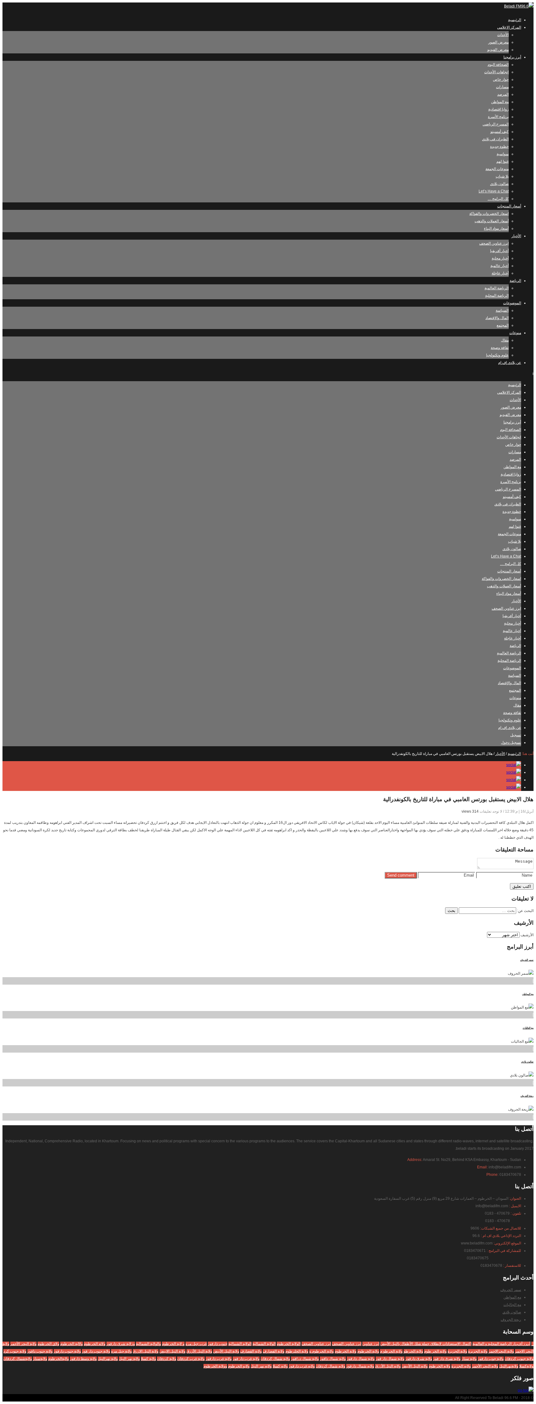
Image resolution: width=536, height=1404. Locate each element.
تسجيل (515, 735)
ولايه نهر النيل (261, 1366)
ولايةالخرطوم (58, 1359)
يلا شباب (502, 176)
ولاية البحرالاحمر (501, 1351)
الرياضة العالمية (497, 288)
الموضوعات (512, 303)
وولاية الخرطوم (215, 1366)
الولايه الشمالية (240, 1344)
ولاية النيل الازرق (146, 1351)
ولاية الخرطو (413, 1351)
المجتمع (503, 325)
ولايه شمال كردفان (330, 1366)
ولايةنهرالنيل (508, 1366)
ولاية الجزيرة (457, 1351)
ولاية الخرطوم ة (321, 1351)
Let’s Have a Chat (494, 191)
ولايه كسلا (280, 1366)
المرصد (503, 94)
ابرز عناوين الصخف (316, 1344)
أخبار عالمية (499, 266)
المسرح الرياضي (496, 124)
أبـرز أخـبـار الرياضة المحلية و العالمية (501, 1344)
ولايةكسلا (526, 1366)
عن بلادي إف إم (509, 362)
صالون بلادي (499, 184)
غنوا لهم (502, 161)
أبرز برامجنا (512, 57)
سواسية (503, 154)
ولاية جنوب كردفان (519, 1359)
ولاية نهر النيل (129, 1359)
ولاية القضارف (251, 1351)
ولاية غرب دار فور (246, 1359)
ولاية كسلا (148, 1359)
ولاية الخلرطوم (296, 1351)
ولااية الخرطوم (71, 1344)
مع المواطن (500, 102)
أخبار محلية (500, 258)
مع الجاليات (528, 1028)
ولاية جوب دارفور (491, 1359)
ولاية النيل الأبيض (226, 1351)
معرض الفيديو (498, 49)
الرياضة (515, 280)
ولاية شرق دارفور (418, 1359)
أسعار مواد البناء (496, 228)
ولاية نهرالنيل (108, 1359)
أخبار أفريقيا (499, 251)
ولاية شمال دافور (333, 1359)
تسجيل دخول (511, 742)
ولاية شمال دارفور (361, 1359)
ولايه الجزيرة (461, 1366)
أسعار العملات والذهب (492, 221)
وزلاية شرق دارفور (120, 1344)
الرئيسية (514, 20)
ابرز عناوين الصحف (494, 243)
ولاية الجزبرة (478, 1351)
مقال (505, 340)
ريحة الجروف (527, 1096)
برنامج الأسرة (498, 117)
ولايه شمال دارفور (360, 1366)
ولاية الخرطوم (368, 1351)
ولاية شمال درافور (305, 1359)
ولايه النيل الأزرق (388, 1366)
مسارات (502, 87)
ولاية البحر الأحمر (23, 1344)
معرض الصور (498, 42)
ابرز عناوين (370, 1344)
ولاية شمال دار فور (390, 1359)
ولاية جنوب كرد (14, 1351)
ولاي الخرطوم (48, 1344)
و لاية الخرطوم (173, 1344)
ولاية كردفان (166, 1359)
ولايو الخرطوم (239, 1366)
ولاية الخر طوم (435, 1351)
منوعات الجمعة (497, 169)
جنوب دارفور (217, 1344)
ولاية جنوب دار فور (96, 1351)
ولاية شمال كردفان (275, 1359)
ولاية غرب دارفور (219, 1359)
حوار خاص (501, 79)
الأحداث (503, 35)
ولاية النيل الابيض (172, 1351)
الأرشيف (527, 935)
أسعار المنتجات (509, 206)
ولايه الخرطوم (439, 1366)
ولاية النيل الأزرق (199, 1351)
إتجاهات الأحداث (496, 72)
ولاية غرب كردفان (191, 1359)
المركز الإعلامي (509, 27)
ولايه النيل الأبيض (415, 1366)
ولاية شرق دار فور (447, 1359)
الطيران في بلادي (495, 139)
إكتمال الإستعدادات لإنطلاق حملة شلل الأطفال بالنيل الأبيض (425, 1344)
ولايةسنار (40, 1359)
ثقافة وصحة (500, 347)
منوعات (515, 333)
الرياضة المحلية (497, 295)
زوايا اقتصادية (498, 109)
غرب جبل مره (196, 1344)
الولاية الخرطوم (289, 1344)
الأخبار (516, 236)
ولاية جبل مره (121, 1351)
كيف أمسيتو (499, 131)
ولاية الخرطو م (391, 1351)
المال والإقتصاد (497, 318)
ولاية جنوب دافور (40, 1351)
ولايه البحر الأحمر (485, 1366)
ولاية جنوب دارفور (67, 1351)
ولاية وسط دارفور (83, 1359)
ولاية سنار (469, 1359)
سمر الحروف (527, 960)
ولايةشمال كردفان (17, 1359)
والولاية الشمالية (148, 1344)
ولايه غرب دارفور (302, 1366)
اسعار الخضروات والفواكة (489, 213)
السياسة (502, 310)
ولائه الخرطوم (94, 1344)
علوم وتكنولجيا (497, 355)
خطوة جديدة (499, 146)
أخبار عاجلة (500, 273)
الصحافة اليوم (498, 64)
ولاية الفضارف (273, 1351)
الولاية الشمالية (264, 1344)
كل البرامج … (498, 198)
